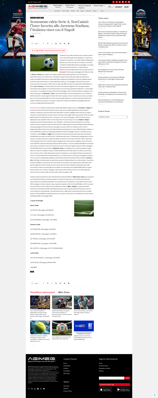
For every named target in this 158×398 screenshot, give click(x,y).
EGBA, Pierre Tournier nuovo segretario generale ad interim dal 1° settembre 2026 (113, 85)
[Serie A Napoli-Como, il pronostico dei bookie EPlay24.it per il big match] (62, 328)
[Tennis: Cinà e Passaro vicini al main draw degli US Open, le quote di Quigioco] (84, 302)
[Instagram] (116, 2)
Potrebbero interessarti (42, 292)
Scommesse (38, 15)
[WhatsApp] (52, 43)
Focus (42, 17)
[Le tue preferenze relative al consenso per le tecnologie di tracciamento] (155, 395)
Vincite (73, 11)
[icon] (105, 391)
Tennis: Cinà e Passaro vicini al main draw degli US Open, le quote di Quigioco (83, 312)
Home (31, 15)
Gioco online (65, 11)
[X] (126, 2)
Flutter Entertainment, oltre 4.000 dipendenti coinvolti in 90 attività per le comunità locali (111, 101)
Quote (94, 11)
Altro (102, 11)
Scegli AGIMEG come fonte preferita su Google (49, 50)
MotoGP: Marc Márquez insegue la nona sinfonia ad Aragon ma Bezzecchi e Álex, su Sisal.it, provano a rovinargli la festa (113, 45)
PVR (78, 11)
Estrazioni (88, 11)
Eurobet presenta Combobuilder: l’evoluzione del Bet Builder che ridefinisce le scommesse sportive (112, 93)
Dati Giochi (57, 11)
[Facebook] (113, 2)
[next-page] (34, 345)
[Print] (64, 43)
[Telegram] (123, 2)
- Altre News (63, 292)
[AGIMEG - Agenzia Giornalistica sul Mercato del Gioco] (38, 7)
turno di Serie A (35, 108)
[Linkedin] (120, 2)
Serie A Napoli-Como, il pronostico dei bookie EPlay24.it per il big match (111, 70)
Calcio (44, 15)
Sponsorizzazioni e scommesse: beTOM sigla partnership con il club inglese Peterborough (83, 337)
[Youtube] (129, 2)
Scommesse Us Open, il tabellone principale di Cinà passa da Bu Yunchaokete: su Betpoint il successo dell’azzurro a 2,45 (112, 62)
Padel (82, 11)
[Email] (60, 43)
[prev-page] (31, 345)
